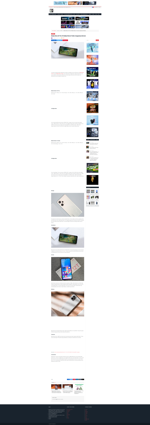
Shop (98, 14)
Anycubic (86, 415)
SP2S (67, 415)
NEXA (67, 413)
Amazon (59, 14)
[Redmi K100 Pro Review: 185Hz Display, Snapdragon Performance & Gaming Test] (56, 387)
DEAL (96, 14)
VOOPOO (68, 411)
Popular (88, 139)
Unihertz (86, 413)
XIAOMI (97, 139)
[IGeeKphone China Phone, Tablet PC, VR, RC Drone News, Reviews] (52, 10)
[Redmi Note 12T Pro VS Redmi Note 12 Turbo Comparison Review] (67, 50)
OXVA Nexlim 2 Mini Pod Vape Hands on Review (94, 144)
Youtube (50, 418)
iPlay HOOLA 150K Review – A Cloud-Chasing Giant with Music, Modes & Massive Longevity (94, 159)
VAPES (74, 14)
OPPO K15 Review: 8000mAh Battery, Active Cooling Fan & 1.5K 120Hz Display (68, 391)
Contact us (50, 413)
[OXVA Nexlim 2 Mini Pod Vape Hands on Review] (87, 143)
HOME (50, 14)
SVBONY (86, 409)
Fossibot (86, 412)
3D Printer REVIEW (92, 139)
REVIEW (90, 14)
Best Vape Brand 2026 (84, 14)
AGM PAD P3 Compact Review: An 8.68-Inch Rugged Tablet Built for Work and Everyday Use (62, 7)
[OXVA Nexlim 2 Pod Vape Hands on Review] (87, 147)
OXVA (67, 412)
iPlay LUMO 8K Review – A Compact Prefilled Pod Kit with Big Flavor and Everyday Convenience (94, 153)
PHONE (62, 14)
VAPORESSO (68, 410)
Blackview (86, 411)
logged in (57, 399)
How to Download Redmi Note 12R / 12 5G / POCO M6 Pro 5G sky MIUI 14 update (67, 352)
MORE (93, 14)
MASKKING (68, 414)
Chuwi (86, 410)
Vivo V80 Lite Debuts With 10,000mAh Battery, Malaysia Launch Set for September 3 (78, 392)
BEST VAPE (77, 14)
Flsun (86, 414)
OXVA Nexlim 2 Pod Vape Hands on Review (94, 148)
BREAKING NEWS (54, 14)
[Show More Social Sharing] (69, 40)
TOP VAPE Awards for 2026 (68, 14)
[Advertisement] (67, 65)
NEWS (53, 33)
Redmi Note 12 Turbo (59, 73)
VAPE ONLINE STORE (69, 409)
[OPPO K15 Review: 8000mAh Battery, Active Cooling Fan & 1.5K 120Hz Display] (67, 387)
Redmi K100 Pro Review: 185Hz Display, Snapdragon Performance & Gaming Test (56, 391)
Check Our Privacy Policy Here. (52, 414)
